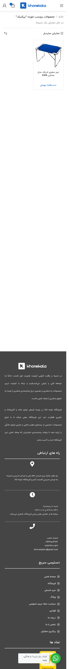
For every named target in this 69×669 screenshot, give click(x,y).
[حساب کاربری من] (4, 5)
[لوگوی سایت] (33, 5)
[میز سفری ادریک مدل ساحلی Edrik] (48, 55)
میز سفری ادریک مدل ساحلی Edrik (48, 74)
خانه (61, 17)
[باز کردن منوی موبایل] (61, 5)
